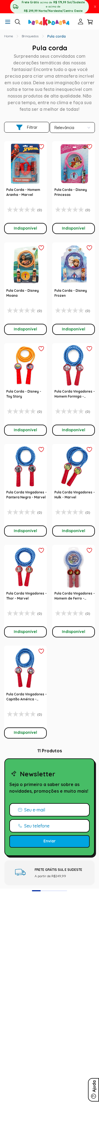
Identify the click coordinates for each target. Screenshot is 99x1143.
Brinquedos (30, 36)
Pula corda (56, 36)
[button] (7, 22)
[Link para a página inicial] (8, 36)
